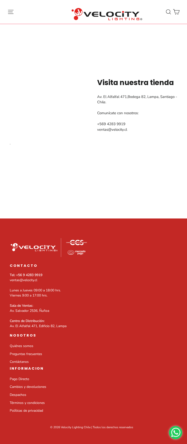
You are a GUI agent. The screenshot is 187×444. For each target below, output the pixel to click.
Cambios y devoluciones (28, 386)
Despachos (18, 394)
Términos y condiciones (27, 402)
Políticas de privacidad (26, 410)
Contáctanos (19, 361)
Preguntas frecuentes (26, 354)
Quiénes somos (21, 346)
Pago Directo (19, 379)
